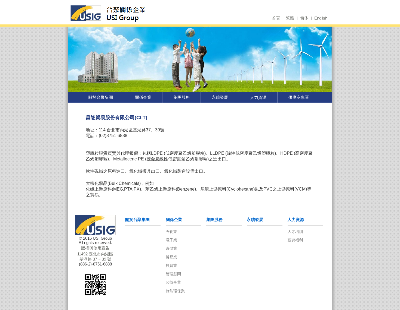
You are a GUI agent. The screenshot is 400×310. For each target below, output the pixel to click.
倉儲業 (171, 248)
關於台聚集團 (100, 97)
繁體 (290, 18)
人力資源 (258, 97)
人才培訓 (295, 231)
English (320, 18)
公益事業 (173, 282)
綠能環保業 (175, 291)
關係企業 (143, 97)
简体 (304, 18)
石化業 (171, 231)
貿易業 (171, 257)
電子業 (171, 240)
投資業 (171, 265)
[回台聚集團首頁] (126, 12)
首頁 (276, 18)
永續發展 (220, 97)
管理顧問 (173, 274)
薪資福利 (295, 240)
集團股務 (181, 97)
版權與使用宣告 (95, 248)
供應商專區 (298, 97)
